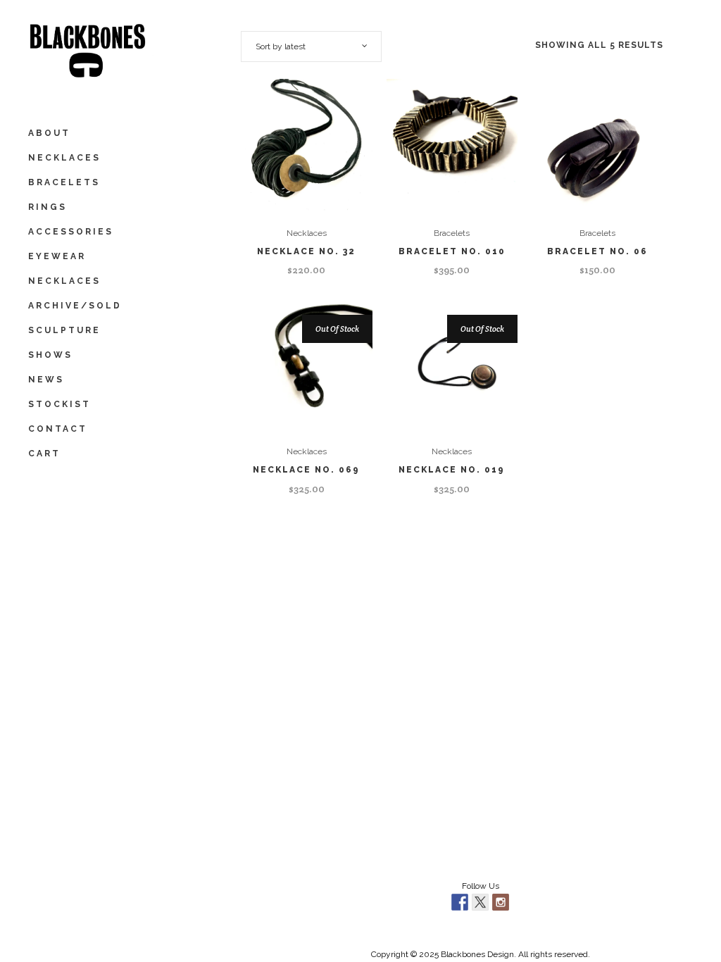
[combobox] (311, 46)
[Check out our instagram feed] (500, 902)
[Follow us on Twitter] (480, 902)
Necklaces (307, 233)
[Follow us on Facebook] (459, 902)
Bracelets (452, 233)
